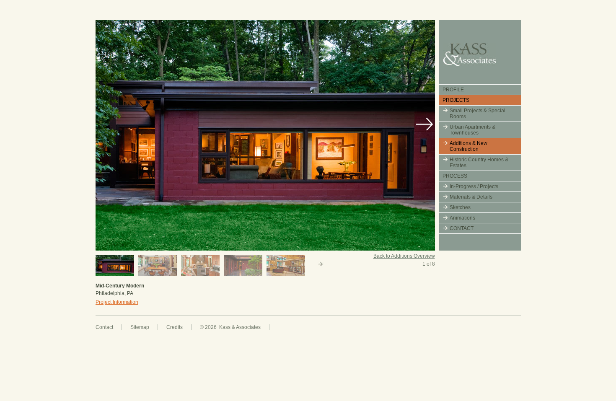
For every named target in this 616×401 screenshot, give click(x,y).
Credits (174, 327)
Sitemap (139, 327)
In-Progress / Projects (474, 186)
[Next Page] (322, 265)
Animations (462, 218)
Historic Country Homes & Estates (479, 162)
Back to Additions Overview (404, 256)
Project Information (117, 302)
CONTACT (462, 228)
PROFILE (453, 90)
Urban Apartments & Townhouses (472, 130)
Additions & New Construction (468, 146)
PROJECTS (456, 100)
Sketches (460, 207)
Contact (104, 327)
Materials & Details (471, 197)
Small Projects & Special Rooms (477, 113)
